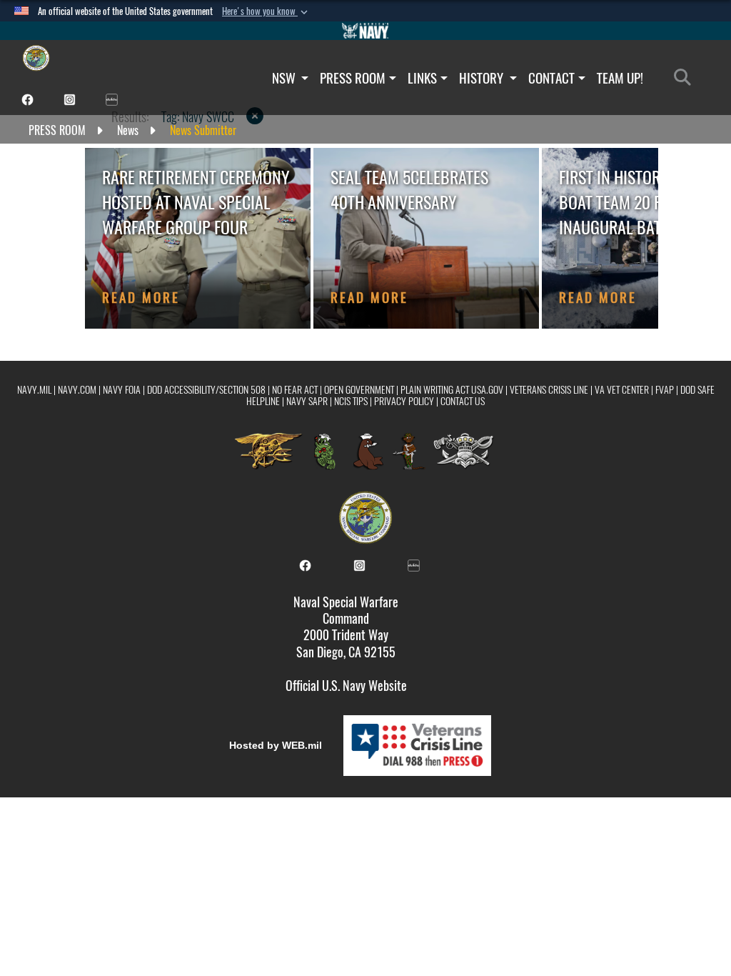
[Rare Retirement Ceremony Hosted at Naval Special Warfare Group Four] (198, 238)
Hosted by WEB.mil (275, 745)
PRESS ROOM (352, 78)
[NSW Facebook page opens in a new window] (27, 98)
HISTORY (482, 78)
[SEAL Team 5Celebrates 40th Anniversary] (426, 238)
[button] (266, 11)
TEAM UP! (620, 78)
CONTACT (551, 78)
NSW (285, 78)
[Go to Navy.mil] (365, 30)
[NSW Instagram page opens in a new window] (70, 98)
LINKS (422, 78)
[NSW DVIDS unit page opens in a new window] (112, 98)
